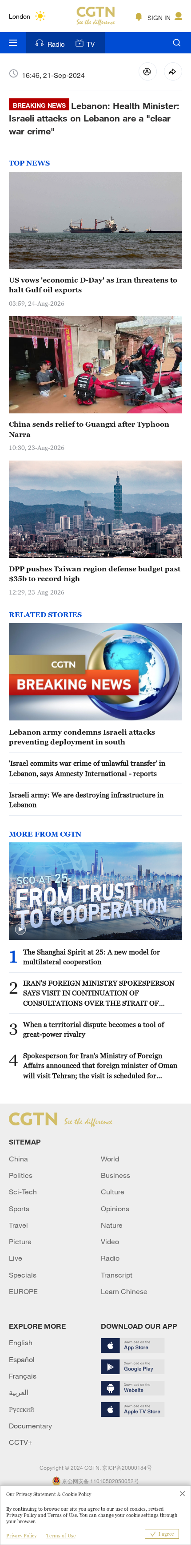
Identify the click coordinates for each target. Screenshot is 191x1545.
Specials (22, 1274)
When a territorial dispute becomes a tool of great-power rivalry (93, 1029)
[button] (20, 929)
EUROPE (23, 1291)
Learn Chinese (124, 1291)
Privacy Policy (21, 1536)
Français (22, 1375)
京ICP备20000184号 (127, 1467)
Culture (112, 1191)
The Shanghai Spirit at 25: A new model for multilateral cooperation (91, 957)
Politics (20, 1175)
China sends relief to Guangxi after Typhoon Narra (89, 429)
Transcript (116, 1274)
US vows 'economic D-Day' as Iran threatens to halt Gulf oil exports (93, 285)
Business (115, 1175)
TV (91, 44)
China (18, 1158)
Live (15, 1258)
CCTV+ (20, 1442)
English (20, 1342)
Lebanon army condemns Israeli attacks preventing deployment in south (82, 737)
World (110, 1158)
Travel (18, 1225)
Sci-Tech (23, 1191)
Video (110, 1241)
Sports (19, 1208)
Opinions (115, 1208)
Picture (20, 1241)
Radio (56, 44)
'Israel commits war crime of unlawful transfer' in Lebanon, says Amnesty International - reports (87, 768)
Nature (112, 1225)
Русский (21, 1409)
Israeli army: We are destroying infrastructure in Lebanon (86, 800)
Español (22, 1359)
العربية (18, 1392)
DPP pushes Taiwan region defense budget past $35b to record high (94, 573)
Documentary (30, 1425)
